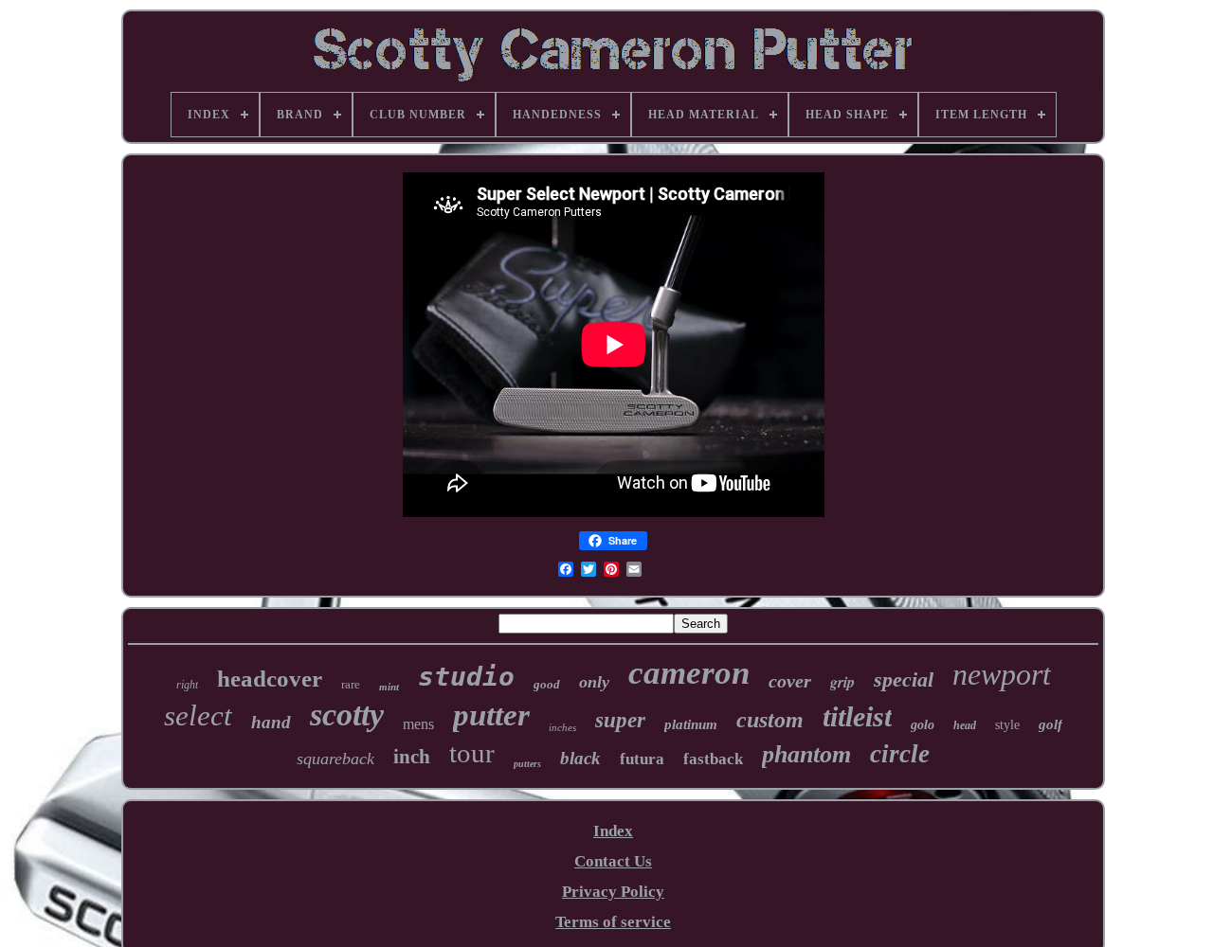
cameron (689, 672)
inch (411, 756)
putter (491, 715)
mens (418, 724)
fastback (713, 759)
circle (900, 754)
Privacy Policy (613, 892)
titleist (857, 716)
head (964, 725)
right (187, 684)
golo (922, 725)
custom (770, 719)
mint (389, 686)
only (594, 681)
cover (790, 680)
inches (562, 727)
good (547, 684)
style (1007, 725)
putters (527, 764)
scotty (347, 714)
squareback (335, 758)
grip (842, 681)
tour (472, 753)
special (903, 679)
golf (1050, 724)
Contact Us (613, 861)
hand (271, 722)
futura (642, 759)
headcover (269, 678)
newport (1001, 674)
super (620, 720)
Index (613, 831)
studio (466, 676)
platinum (690, 724)
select (198, 715)
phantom (806, 754)
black (580, 758)
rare (350, 684)
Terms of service (613, 922)
